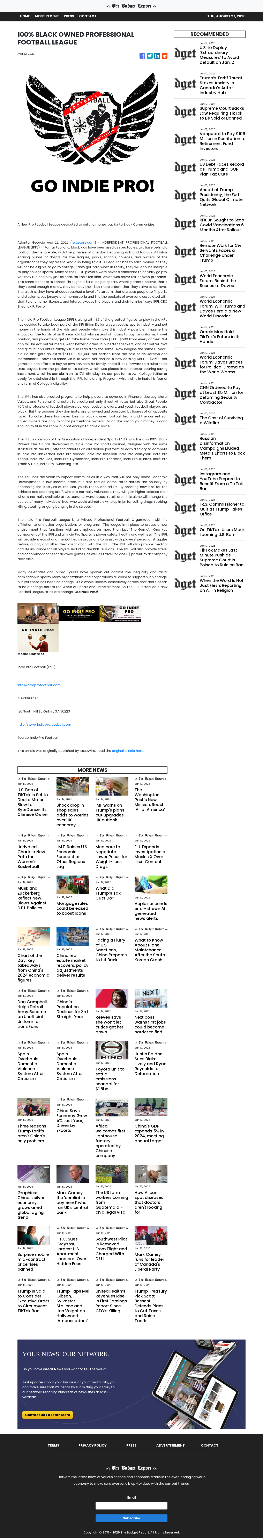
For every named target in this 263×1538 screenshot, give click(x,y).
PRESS (69, 16)
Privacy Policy (92, 1445)
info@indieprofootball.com (39, 685)
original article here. (128, 750)
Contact (209, 1445)
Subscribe (131, 1518)
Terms (53, 1445)
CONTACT (88, 16)
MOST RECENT (47, 16)
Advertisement (170, 1445)
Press (131, 1445)
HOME (25, 16)
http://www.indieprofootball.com (44, 724)
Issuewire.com (83, 242)
